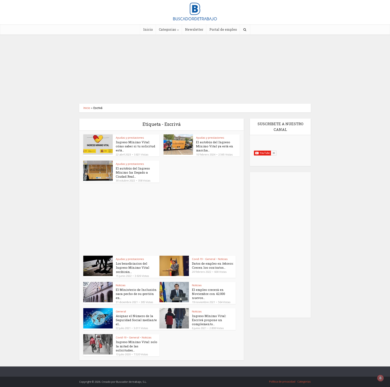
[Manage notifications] (380, 378)
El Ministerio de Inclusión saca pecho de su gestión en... (136, 294)
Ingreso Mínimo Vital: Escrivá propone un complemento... (209, 320)
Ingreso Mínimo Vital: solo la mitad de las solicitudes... (136, 346)
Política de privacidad (282, 381)
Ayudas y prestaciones (130, 137)
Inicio (148, 29)
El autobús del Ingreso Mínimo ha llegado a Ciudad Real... (133, 172)
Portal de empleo (223, 29)
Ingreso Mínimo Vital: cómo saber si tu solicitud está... (135, 146)
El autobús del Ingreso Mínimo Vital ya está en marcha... (214, 146)
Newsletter (194, 29)
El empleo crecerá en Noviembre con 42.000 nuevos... (208, 294)
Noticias (223, 259)
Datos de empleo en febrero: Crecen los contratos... (213, 265)
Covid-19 (197, 259)
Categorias (167, 29)
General (210, 259)
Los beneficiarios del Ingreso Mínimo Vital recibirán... (132, 267)
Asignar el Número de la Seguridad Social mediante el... (136, 320)
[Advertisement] (195, 69)
